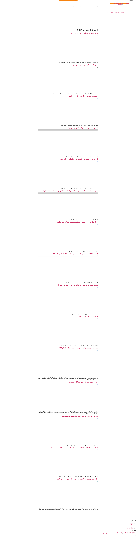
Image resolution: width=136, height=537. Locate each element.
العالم (80, 6)
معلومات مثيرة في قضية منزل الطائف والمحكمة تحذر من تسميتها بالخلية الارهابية (69, 191)
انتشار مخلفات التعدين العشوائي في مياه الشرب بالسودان (77, 285)
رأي (73, 6)
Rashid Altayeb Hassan (107, 533)
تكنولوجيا (65, 6)
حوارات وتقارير (92, 6)
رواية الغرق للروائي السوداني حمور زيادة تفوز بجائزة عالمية (77, 479)
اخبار (98, 6)
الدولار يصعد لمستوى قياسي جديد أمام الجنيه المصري (79, 159)
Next (39, 512)
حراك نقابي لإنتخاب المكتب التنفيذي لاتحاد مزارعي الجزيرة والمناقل (74, 447)
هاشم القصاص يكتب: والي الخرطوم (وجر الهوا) (81, 128)
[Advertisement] (68, 20)
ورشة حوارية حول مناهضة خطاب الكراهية (83, 96)
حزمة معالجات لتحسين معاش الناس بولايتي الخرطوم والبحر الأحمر (74, 253)
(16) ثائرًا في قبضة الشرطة (88, 316)
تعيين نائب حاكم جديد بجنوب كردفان (85, 65)
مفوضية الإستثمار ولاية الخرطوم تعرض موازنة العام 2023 (77, 348)
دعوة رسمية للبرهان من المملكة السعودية (83, 382)
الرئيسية (101, 6)
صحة (76, 6)
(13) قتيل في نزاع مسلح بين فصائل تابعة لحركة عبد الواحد (77, 222)
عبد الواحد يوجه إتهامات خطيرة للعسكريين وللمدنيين (79, 416)
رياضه (84, 6)
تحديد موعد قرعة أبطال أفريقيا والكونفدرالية (82, 33)
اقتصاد (87, 6)
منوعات (69, 6)
